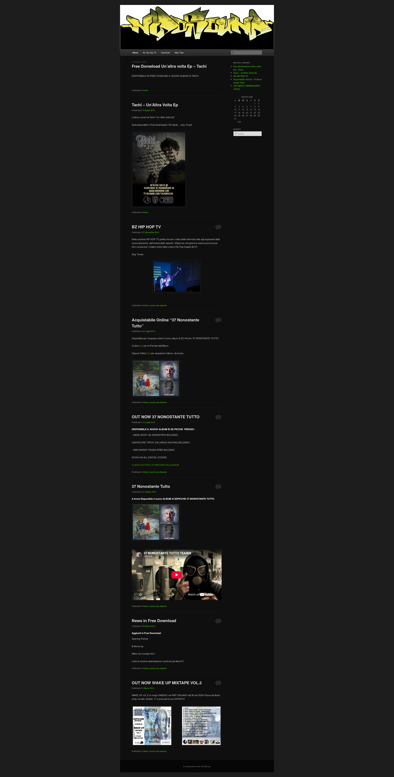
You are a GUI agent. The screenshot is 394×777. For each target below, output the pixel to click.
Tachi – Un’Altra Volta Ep (155, 105)
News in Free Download (154, 620)
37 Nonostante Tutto (151, 486)
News (145, 90)
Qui (141, 345)
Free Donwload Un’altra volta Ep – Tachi (169, 66)
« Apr (238, 121)
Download (165, 52)
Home (135, 52)
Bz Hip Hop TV (149, 52)
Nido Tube (179, 52)
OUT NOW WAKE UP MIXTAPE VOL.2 (167, 682)
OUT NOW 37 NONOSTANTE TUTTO (165, 416)
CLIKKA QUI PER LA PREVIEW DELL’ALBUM (155, 464)
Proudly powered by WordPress (197, 766)
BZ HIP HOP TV (146, 227)
